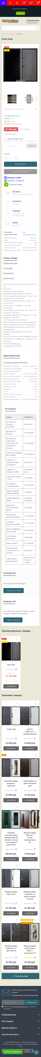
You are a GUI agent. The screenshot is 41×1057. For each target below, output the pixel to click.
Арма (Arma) (10, 34)
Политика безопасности (20, 1007)
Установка (16, 201)
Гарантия (16, 211)
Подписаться (31, 1002)
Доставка (16, 191)
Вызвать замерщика (12, 1052)
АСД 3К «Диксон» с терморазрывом (30, 731)
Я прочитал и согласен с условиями (20, 1008)
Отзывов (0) (8, 273)
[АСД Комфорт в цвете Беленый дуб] (29, 767)
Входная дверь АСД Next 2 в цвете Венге (11, 948)
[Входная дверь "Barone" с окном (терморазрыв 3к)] (29, 819)
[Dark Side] (11, 651)
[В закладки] (17, 639)
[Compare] (35, 109)
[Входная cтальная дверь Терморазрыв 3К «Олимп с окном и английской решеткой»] (11, 819)
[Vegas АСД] (11, 716)
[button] (17, 3)
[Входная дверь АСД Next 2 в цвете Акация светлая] (29, 878)
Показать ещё (21, 976)
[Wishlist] (28, 109)
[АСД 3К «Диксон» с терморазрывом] (29, 716)
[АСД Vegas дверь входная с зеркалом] (11, 767)
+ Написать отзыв (13, 590)
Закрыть (20, 13)
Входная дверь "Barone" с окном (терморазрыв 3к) (30, 837)
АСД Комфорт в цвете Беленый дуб (29, 783)
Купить (32, 146)
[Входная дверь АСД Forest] (11, 878)
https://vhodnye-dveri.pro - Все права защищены (20, 1042)
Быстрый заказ (20, 171)
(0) (22, 109)
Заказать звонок (32, 22)
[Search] (37, 28)
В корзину (20, 164)
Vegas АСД (11, 729)
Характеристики (10, 263)
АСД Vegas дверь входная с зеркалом (11, 783)
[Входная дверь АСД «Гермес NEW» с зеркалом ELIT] (29, 932)
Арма (18, 116)
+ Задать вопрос (13, 620)
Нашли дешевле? (10, 134)
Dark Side (11, 665)
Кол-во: (7, 154)
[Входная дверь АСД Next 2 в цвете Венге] (11, 932)
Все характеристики (29, 233)
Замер (15, 222)
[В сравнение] (17, 642)
